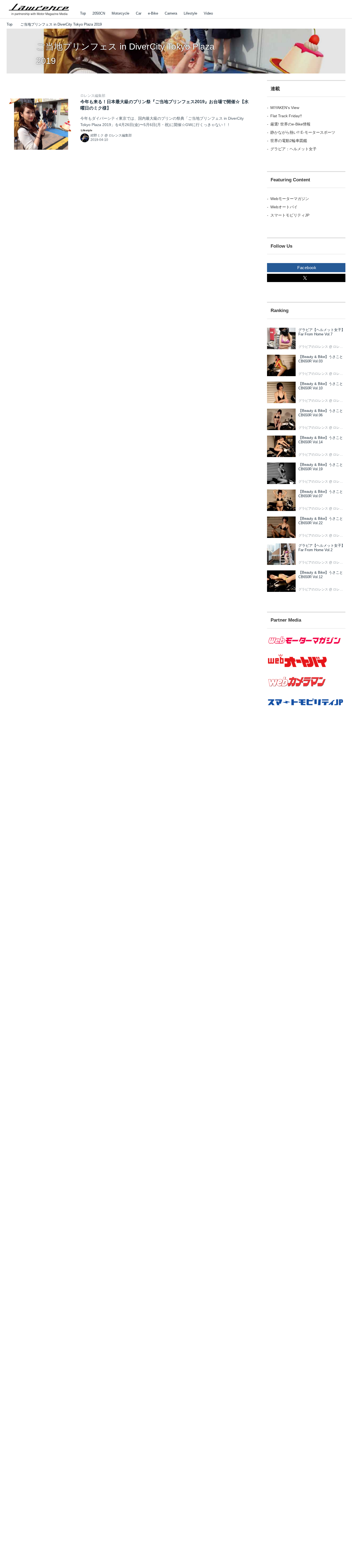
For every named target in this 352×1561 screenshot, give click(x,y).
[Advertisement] (306, 814)
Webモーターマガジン (289, 198)
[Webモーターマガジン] (306, 647)
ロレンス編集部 (92, 96)
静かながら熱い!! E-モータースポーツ (302, 132)
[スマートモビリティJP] (306, 709)
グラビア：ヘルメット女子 (293, 149)
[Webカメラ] (306, 689)
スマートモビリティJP (289, 215)
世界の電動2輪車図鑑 (288, 140)
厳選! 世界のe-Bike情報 (290, 124)
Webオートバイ (284, 207)
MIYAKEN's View (284, 107)
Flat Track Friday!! (286, 116)
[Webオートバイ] (306, 667)
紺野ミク (97, 135)
